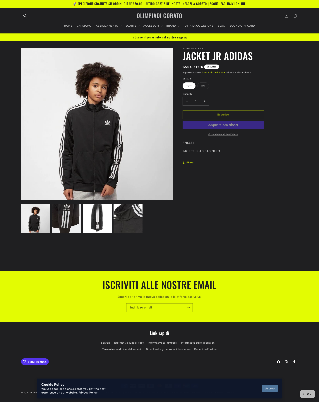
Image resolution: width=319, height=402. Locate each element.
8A (205, 86)
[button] (25, 16)
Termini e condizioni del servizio (122, 349)
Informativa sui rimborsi (162, 342)
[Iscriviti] (188, 307)
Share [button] (190, 162)
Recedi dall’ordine (205, 349)
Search (105, 342)
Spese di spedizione (213, 72)
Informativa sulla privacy (129, 342)
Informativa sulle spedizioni (198, 342)
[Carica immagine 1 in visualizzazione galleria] (35, 218)
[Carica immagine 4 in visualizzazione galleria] (128, 218)
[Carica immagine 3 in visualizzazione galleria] (97, 218)
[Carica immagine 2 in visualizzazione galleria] (66, 218)
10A (190, 86)
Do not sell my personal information (168, 349)
